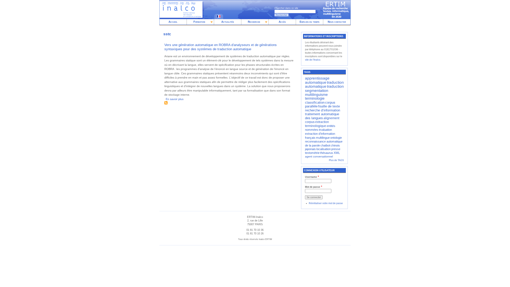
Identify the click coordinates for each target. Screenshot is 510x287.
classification (315, 102)
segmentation (316, 90)
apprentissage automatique (317, 80)
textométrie (312, 152)
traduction (335, 86)
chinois (335, 145)
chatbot (325, 145)
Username (311, 177)
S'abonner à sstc (166, 102)
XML (337, 152)
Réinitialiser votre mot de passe (326, 203)
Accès (282, 21)
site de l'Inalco (312, 59)
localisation (323, 149)
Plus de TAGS (336, 160)
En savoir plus (174, 99)
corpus (310, 122)
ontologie (336, 137)
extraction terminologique (317, 124)
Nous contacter (337, 21)
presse (335, 149)
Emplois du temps (309, 21)
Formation (199, 21)
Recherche (254, 21)
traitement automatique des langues (322, 116)
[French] (219, 16)
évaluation (325, 129)
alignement (331, 118)
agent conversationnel (319, 156)
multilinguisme (316, 95)
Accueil (173, 21)
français (310, 137)
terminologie (315, 98)
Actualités (227, 21)
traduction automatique (324, 84)
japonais (310, 149)
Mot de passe (312, 187)
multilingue (323, 137)
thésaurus (326, 152)
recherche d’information (322, 110)
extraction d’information (320, 133)
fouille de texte (329, 106)
